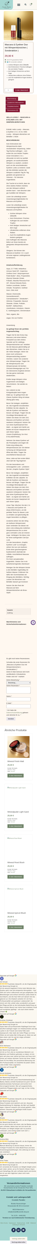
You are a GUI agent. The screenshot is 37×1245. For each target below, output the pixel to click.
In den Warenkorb (21, 90)
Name (9, 696)
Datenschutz (21, 1223)
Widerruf (33, 1223)
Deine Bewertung (13, 680)
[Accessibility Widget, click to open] (33, 622)
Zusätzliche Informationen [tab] (15, 102)
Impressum (12, 1223)
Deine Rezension (13, 685)
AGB (27, 1223)
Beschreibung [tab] (11, 98)
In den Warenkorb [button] (15, 775)
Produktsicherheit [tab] (12, 106)
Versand (12, 771)
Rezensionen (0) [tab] (12, 110)
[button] (18, 4)
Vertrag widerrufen (18, 1242)
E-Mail (9, 703)
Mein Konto (4, 1223)
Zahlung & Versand (18, 1224)
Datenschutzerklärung (14, 713)
